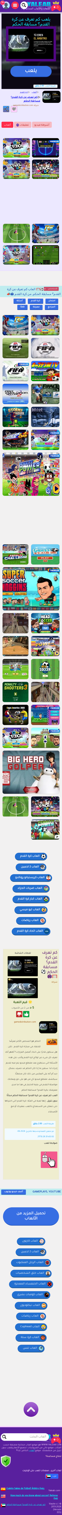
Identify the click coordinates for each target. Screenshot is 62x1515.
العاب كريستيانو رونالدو (30, 877)
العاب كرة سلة (30, 1337)
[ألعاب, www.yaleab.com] (41, 6)
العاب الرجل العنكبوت (29, 1262)
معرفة (36, 307)
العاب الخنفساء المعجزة (30, 1283)
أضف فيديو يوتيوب (13, 1192)
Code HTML (54, 1041)
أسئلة (20, 301)
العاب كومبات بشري (30, 1294)
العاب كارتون (30, 1241)
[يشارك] (6, 109)
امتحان (51, 301)
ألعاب (7, 125)
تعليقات (23, 125)
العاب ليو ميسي (30, 909)
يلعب (31, 71)
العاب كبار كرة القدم (30, 899)
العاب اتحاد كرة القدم (30, 931)
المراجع (51, 307)
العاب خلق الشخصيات (30, 1273)
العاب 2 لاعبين (30, 866)
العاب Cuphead (30, 1326)
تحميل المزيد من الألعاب (31, 1216)
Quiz (22, 307)
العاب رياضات (30, 920)
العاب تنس (30, 1348)
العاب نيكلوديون (30, 1305)
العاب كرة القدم (30, 856)
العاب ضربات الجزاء (30, 888)
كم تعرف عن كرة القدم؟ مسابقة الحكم (25, 1505)
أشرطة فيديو (41, 125)
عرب (54, 1476)
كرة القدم (35, 301)
